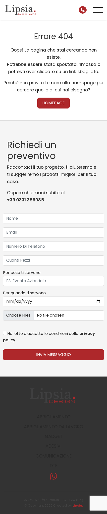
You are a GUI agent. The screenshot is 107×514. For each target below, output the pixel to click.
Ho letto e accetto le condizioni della (49, 337)
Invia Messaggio (53, 354)
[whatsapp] (53, 478)
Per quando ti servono (24, 293)
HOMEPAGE (53, 103)
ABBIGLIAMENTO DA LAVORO (53, 427)
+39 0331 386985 (25, 200)
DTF (53, 466)
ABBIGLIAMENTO (53, 417)
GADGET (53, 436)
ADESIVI (53, 446)
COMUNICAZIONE (54, 456)
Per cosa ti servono (22, 272)
